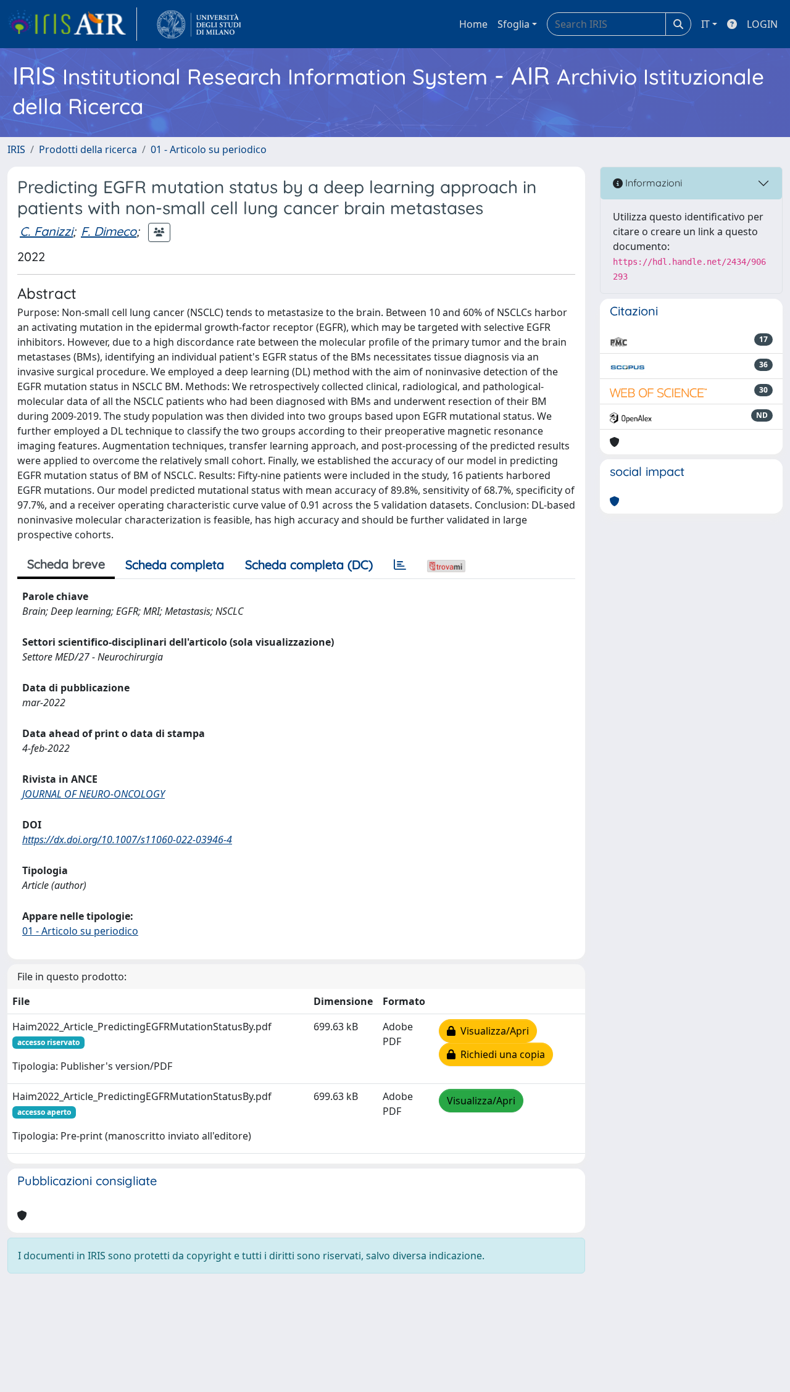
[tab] (400, 565)
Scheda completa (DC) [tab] (309, 564)
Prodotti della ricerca (88, 149)
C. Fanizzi (46, 231)
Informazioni (652, 183)
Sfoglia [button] (513, 24)
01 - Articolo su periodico (209, 149)
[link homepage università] (199, 24)
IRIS (16, 149)
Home (473, 24)
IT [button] (705, 24)
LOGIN (762, 24)
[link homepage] (72, 24)
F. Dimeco (108, 231)
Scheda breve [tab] (66, 564)
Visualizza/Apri (492, 1031)
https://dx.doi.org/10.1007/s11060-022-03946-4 (127, 839)
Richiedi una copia (500, 1054)
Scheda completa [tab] (174, 564)
